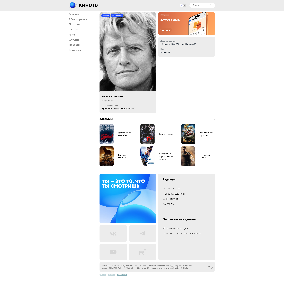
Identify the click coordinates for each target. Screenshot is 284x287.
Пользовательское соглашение (182, 233)
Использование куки (175, 228)
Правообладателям (174, 193)
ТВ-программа (78, 19)
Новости (74, 45)
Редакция (169, 179)
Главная (74, 14)
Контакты (75, 50)
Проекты (74, 24)
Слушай (74, 39)
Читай (72, 34)
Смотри (74, 29)
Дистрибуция (171, 198)
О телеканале (171, 188)
